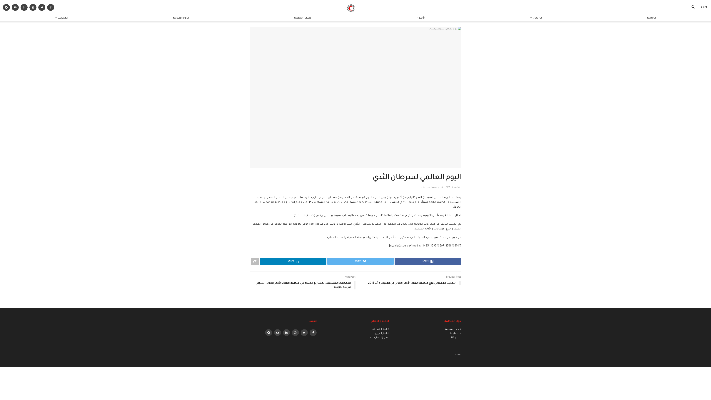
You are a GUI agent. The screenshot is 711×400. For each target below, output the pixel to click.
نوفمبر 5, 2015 (453, 187)
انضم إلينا (63, 18)
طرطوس (437, 187)
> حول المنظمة (453, 329)
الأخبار (422, 18)
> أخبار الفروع (382, 333)
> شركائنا (456, 337)
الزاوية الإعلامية (181, 18)
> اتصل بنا (455, 333)
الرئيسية (651, 18)
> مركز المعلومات (379, 337)
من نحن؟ (537, 18)
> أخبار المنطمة (381, 329)
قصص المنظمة (302, 18)
